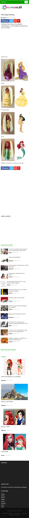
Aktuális (3, 496)
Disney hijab (4, 451)
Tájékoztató (24, 513)
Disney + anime (5, 426)
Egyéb (2, 506)
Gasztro (3, 505)
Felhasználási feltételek (14, 515)
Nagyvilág (3, 503)
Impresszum (17, 513)
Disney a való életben (7, 401)
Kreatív (2, 501)
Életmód (3, 497)
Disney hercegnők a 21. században (11, 376)
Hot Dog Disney (7, 15)
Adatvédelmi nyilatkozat (7, 513)
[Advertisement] (14, 44)
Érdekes (3, 499)
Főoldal (4, 2)
